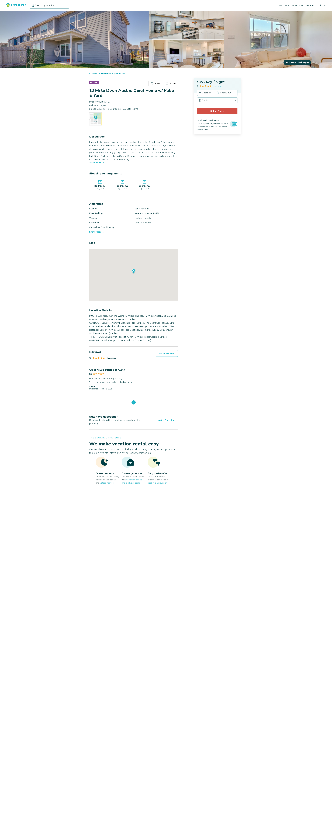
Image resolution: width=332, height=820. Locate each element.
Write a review (167, 353)
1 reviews (218, 86)
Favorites (310, 5)
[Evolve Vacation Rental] (16, 6)
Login (319, 5)
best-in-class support (157, 483)
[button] (217, 100)
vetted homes (106, 483)
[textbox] (49, 5)
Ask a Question (166, 420)
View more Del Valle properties (109, 73)
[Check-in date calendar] (200, 93)
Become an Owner (288, 5)
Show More (95, 162)
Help (301, 5)
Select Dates (217, 111)
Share (173, 83)
